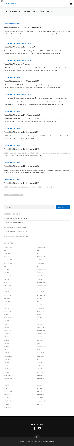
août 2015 (39, 298)
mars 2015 (6, 308)
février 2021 (40, 263)
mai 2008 (39, 391)
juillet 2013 (40, 337)
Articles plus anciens (13, 195)
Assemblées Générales (12, 23)
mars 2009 (40, 385)
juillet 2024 (7, 253)
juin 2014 (39, 321)
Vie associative (26, 43)
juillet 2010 (40, 369)
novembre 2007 (41, 394)
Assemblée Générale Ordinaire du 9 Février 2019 (23, 27)
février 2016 (40, 292)
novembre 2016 (41, 282)
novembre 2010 (8, 366)
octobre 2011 (40, 356)
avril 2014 (40, 324)
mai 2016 (6, 292)
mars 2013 (6, 343)
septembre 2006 (41, 401)
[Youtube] (39, 428)
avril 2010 (40, 372)
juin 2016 (39, 289)
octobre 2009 (7, 382)
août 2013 (6, 337)
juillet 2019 (40, 266)
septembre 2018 (41, 269)
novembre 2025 (8, 247)
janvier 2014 (7, 330)
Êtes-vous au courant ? (10, 227)
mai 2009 (6, 385)
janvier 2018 (40, 272)
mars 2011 (6, 362)
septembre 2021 (8, 263)
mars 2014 (6, 327)
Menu (71, 3)
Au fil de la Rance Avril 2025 (12, 236)
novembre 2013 (41, 330)
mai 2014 (6, 324)
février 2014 (40, 327)
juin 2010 (6, 372)
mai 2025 (39, 250)
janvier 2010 (40, 375)
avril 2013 (40, 340)
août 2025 (6, 250)
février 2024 (7, 256)
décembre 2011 (8, 356)
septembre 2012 (41, 346)
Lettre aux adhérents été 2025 (12, 231)
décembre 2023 (41, 256)
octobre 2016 (7, 285)
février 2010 (7, 375)
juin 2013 (6, 340)
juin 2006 (6, 404)
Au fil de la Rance (9, 222)
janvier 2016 (7, 295)
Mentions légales (49, 441)
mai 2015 (6, 305)
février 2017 (40, 279)
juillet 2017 (40, 276)
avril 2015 (40, 305)
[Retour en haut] (37, 437)
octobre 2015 (7, 298)
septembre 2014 (8, 317)
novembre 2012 (8, 346)
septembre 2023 (8, 260)
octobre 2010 (40, 366)
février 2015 (40, 308)
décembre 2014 (41, 311)
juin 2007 (6, 398)
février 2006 (7, 407)
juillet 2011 (7, 359)
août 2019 (6, 266)
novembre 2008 (41, 388)
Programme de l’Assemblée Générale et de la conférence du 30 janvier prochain (36, 98)
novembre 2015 (41, 295)
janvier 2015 (7, 311)
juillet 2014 (7, 321)
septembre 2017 (8, 276)
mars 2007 (40, 398)
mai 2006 (39, 404)
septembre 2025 (41, 247)
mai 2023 (39, 260)
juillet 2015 (7, 301)
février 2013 (40, 343)
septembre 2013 (41, 333)
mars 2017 (6, 279)
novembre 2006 (8, 401)
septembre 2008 (8, 391)
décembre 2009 (8, 378)
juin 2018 (6, 272)
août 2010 (6, 369)
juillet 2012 (40, 349)
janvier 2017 (7, 282)
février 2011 (40, 362)
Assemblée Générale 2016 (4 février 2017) (21, 47)
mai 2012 (6, 353)
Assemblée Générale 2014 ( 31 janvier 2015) (22, 115)
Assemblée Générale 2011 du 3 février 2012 (21, 166)
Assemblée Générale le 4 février (17, 64)
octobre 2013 (7, 333)
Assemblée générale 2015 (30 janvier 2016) (21, 81)
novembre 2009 (41, 378)
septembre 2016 (41, 285)
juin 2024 (39, 253)
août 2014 (39, 317)
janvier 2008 (7, 394)
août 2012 (6, 349)
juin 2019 (6, 269)
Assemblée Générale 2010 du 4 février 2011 (21, 183)
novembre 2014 (8, 314)
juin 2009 (39, 382)
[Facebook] (34, 428)
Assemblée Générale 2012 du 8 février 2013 (21, 149)
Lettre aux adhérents (9, 218)
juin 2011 (39, 359)
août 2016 (6, 289)
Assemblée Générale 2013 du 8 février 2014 (21, 132)
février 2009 (7, 388)
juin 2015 (39, 301)
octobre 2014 (40, 314)
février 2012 (40, 353)
